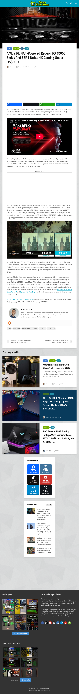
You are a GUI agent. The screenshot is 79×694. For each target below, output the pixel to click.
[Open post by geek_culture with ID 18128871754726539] (20, 606)
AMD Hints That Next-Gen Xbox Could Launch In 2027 (56, 366)
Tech (27, 48)
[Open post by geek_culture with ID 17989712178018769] (20, 622)
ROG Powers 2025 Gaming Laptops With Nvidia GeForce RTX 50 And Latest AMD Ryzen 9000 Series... (58, 437)
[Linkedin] (57, 622)
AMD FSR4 (16, 328)
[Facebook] (42, 622)
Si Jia (46, 451)
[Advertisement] (43, 85)
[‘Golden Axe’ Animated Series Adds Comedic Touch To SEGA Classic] (31, 550)
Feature (46, 394)
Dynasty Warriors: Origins (28, 292)
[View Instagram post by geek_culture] (12, 613)
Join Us (48, 690)
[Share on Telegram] (64, 104)
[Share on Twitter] (31, 104)
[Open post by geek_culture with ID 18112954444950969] (8, 606)
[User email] (9, 323)
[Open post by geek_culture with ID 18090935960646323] (32, 606)
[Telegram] (61, 622)
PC (22, 48)
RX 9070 (42, 328)
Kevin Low (12, 67)
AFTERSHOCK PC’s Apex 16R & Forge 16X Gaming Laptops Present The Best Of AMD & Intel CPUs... (58, 403)
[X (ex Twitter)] (54, 622)
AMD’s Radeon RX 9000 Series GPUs (20, 299)
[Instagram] (46, 622)
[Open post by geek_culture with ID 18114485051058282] (8, 622)
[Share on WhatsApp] (47, 104)
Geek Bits (16, 48)
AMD (9, 328)
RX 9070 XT (51, 328)
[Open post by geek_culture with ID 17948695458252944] (32, 622)
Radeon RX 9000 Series (29, 328)
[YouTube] (50, 622)
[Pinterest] (65, 622)
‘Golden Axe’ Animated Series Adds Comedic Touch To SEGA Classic (44, 550)
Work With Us (41, 690)
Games (9, 48)
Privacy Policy (33, 690)
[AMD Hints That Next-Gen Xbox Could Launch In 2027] (21, 371)
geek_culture (8, 600)
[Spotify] (69, 622)
